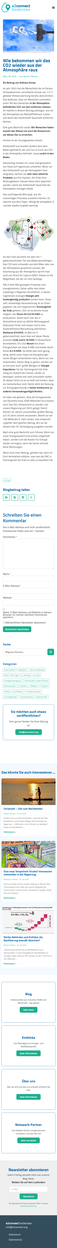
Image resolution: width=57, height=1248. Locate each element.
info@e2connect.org (28, 732)
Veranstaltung (26, 696)
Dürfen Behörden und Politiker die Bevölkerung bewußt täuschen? (23, 938)
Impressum (15, 1234)
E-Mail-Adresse (12, 586)
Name (7, 574)
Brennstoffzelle (37, 669)
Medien (34, 686)
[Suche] (50, 652)
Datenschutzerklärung (28, 1206)
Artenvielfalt (9, 669)
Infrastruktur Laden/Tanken (36, 680)
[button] (53, 7)
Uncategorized (10, 696)
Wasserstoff (41, 696)
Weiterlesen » (10, 831)
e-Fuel (7, 480)
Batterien (23, 669)
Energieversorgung (12, 680)
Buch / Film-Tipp (11, 675)
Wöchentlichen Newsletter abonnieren (25, 622)
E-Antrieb (26, 675)
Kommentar (10, 537)
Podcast (44, 686)
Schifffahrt (18, 691)
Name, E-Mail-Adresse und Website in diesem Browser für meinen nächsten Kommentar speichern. (27, 615)
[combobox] (24, 652)
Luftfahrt (23, 686)
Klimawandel (9, 686)
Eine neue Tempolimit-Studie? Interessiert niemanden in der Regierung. (28, 873)
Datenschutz (15, 1240)
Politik (7, 691)
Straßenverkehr (33, 691)
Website (7, 597)
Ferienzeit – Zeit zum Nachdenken (23, 809)
